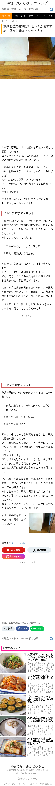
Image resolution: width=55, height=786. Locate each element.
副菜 (23, 16)
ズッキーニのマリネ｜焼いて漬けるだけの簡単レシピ (40, 699)
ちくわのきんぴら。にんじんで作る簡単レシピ (40, 678)
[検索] (51, 10)
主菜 (16, 16)
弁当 (31, 16)
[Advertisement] (27, 111)
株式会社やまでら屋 (37, 770)
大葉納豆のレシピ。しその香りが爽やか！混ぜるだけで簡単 (40, 657)
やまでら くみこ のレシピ (27, 3)
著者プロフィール (27, 778)
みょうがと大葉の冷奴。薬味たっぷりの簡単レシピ (40, 741)
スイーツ (41, 16)
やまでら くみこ (18, 543)
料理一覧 (6, 16)
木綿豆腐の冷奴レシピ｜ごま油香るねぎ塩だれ (40, 720)
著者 (50, 16)
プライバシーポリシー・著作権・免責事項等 (27, 784)
